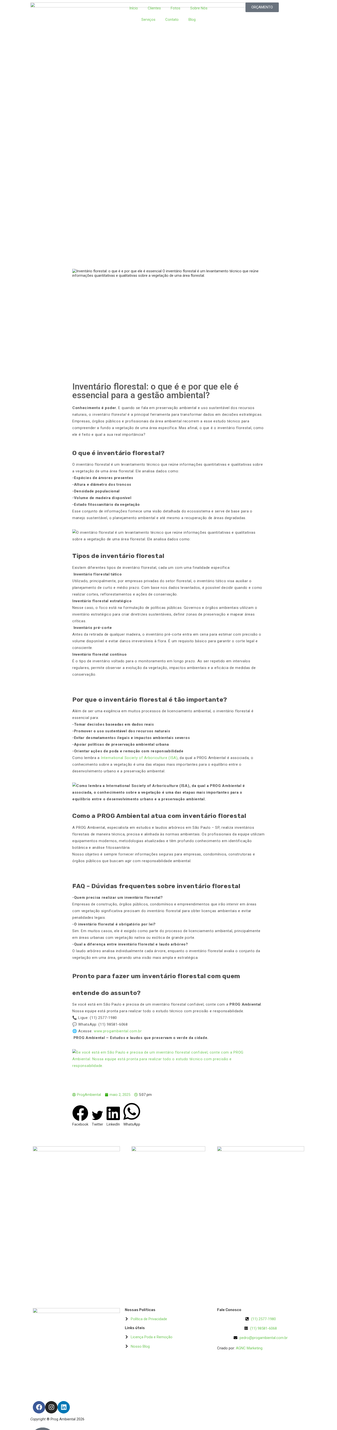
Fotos (175, 8)
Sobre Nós (198, 8)
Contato (172, 19)
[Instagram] (51, 1407)
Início (133, 8)
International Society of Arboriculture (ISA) (139, 758)
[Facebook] (39, 1407)
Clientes (154, 8)
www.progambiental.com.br (118, 1031)
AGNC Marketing (249, 1348)
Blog (192, 19)
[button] (80, 1116)
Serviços (148, 19)
